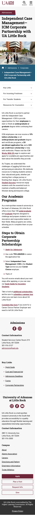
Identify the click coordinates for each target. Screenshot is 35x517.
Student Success (9, 183)
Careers (5, 458)
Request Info (17, 487)
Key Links (7, 88)
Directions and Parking (11, 462)
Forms (8, 381)
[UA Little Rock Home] (3, 68)
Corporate (24, 68)
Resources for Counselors (13, 105)
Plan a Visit (17, 482)
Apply (17, 476)
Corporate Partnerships (14, 385)
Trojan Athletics (8, 470)
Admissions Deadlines (14, 376)
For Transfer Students (12, 99)
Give (17, 492)
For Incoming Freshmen (12, 93)
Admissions (12, 68)
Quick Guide (10, 367)
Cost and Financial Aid (14, 372)
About (4, 450)
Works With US (8, 153)
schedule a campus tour (23, 294)
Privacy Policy (17, 511)
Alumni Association (9, 454)
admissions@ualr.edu (10, 348)
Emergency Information (11, 466)
